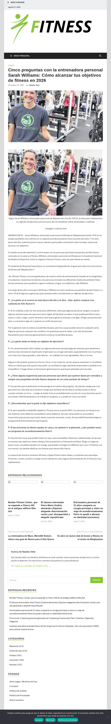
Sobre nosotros (16, 700)
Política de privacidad (67, 720)
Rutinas (13, 664)
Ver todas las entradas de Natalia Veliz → (31, 566)
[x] (98, 7)
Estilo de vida (15, 650)
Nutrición (13, 660)
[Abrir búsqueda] (100, 56)
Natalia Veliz (34, 85)
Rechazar (50, 720)
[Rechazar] (107, 716)
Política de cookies (18, 690)
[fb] (101, 7)
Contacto (13, 686)
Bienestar (13, 646)
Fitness (11, 65)
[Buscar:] (55, 580)
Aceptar (38, 720)
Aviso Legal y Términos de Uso (23, 681)
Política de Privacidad (19, 695)
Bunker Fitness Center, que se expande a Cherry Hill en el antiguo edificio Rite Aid (47, 597)
